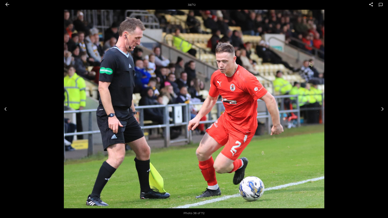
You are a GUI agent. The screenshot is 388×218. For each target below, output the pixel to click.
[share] (371, 5)
